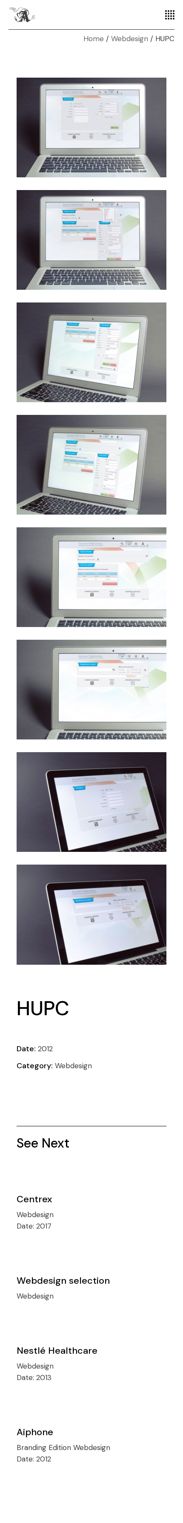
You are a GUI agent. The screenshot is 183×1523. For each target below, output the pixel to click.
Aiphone (35, 1432)
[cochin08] (92, 127)
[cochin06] (92, 352)
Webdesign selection (63, 1280)
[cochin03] (92, 689)
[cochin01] (92, 914)
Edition (61, 1447)
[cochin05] (92, 465)
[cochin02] (92, 802)
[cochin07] (92, 240)
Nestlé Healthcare (57, 1350)
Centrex (34, 1199)
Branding (33, 1447)
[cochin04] (92, 577)
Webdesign (73, 1065)
